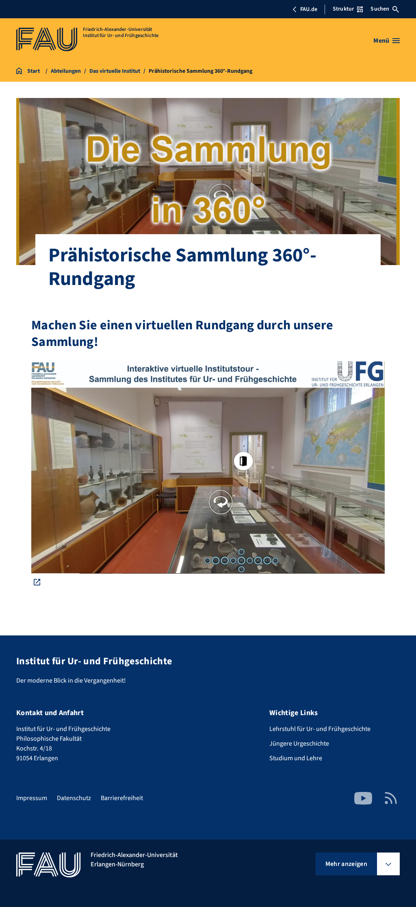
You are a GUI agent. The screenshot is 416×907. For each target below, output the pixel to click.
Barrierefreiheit (122, 798)
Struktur (343, 9)
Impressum (31, 798)
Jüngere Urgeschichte (299, 743)
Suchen (379, 9)
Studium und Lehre (295, 758)
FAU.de (308, 9)
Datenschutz (74, 798)
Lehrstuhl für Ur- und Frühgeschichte (319, 728)
